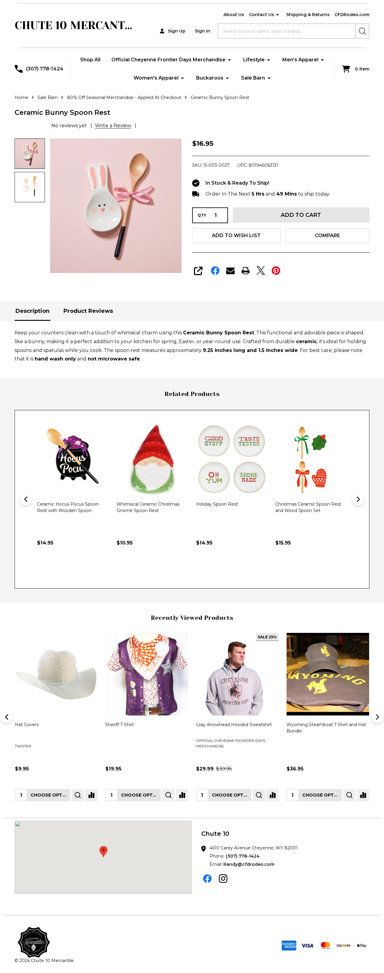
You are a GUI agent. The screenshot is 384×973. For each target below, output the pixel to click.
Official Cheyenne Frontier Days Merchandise (168, 60)
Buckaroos (209, 78)
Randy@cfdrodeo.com (248, 864)
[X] (261, 270)
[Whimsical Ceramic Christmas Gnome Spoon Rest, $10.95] (75, 459)
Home (21, 97)
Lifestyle (254, 60)
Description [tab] (32, 311)
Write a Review (113, 125)
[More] (277, 15)
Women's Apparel (156, 78)
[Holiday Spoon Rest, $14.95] (155, 459)
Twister (23, 746)
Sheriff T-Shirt (119, 724)
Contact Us (261, 14)
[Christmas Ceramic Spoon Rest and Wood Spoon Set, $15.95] (234, 459)
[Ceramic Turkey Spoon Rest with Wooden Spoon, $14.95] (313, 459)
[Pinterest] (276, 270)
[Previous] (26, 499)
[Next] (358, 499)
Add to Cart (301, 215)
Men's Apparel (300, 60)
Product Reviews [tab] (88, 311)
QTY (202, 215)
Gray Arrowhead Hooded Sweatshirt (234, 724)
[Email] (230, 270)
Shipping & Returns (308, 14)
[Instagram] (223, 878)
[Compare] (91, 795)
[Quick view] (105, 569)
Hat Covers (27, 724)
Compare (327, 235)
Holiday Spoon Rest (140, 504)
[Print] (245, 270)
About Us (233, 14)
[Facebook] (215, 270)
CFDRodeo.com (352, 14)
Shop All (90, 60)
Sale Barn (253, 78)
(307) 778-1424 (243, 856)
